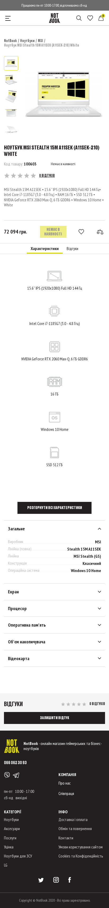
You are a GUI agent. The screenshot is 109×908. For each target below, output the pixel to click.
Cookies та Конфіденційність (80, 856)
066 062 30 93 (15, 762)
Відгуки (72, 248)
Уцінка (8, 846)
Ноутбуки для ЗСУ (18, 856)
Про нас (64, 783)
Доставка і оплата (73, 819)
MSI (40, 40)
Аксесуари (12, 828)
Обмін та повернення (75, 828)
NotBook (10, 40)
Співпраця (66, 793)
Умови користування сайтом (80, 846)
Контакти (65, 837)
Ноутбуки (27, 40)
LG (5, 865)
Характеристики (45, 248)
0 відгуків (47, 175)
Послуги (10, 837)
